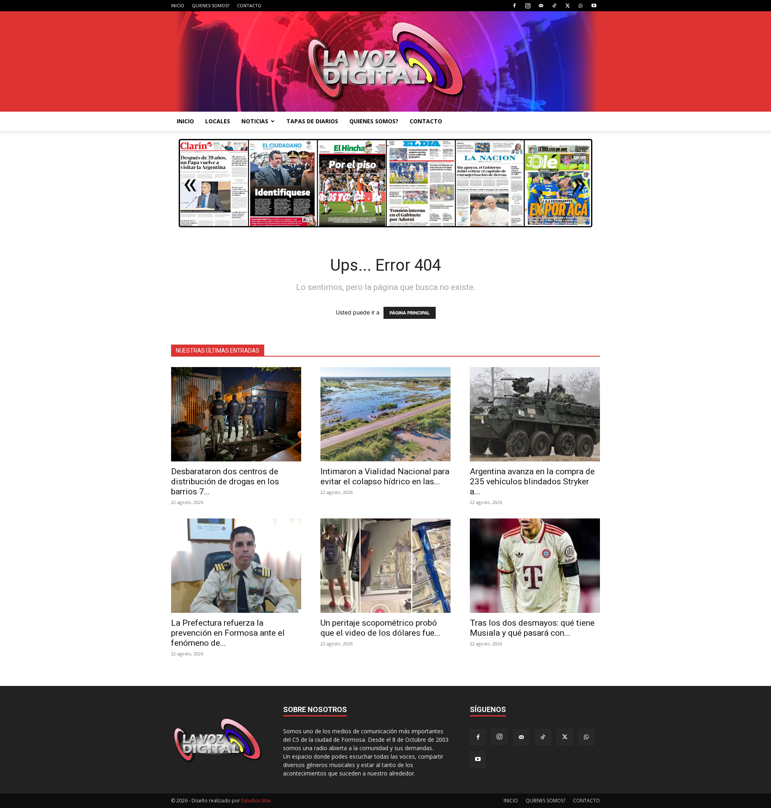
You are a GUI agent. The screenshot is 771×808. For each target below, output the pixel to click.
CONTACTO (249, 5)
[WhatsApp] (581, 5)
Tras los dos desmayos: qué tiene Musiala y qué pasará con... (532, 628)
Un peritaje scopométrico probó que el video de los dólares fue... (380, 628)
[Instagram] (528, 5)
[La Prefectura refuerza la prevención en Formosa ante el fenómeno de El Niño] (236, 565)
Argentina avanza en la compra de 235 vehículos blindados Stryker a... (532, 481)
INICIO (177, 5)
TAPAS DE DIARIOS (312, 121)
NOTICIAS (254, 121)
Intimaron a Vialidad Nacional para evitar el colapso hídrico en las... (384, 476)
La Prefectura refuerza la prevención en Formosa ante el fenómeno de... (228, 633)
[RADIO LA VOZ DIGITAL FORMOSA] (386, 61)
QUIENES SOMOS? (210, 5)
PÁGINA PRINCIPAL (410, 313)
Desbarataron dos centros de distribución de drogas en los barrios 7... (225, 481)
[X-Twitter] (567, 5)
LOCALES (217, 121)
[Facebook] (514, 5)
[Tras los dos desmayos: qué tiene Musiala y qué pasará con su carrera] (535, 565)
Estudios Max (256, 800)
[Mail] (541, 5)
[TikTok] (554, 5)
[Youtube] (594, 5)
